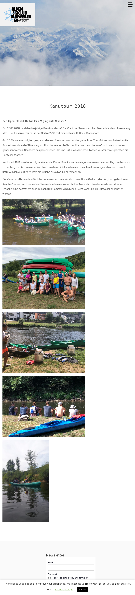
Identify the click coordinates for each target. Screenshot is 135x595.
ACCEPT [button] (82, 589)
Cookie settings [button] (64, 589)
